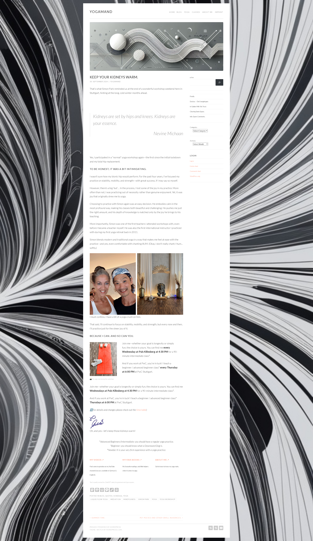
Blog (179, 12)
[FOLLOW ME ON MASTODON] (215, 528)
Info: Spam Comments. (197, 117)
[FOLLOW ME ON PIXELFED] (210, 528)
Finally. (192, 96)
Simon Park (143, 499)
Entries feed (194, 166)
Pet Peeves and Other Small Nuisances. (161, 518)
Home (172, 12)
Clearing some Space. (197, 112)
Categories (193, 127)
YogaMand (101, 12)
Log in (192, 161)
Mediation (116, 499)
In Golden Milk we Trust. (198, 107)
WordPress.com (114, 530)
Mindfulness (129, 499)
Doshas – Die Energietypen (199, 102)
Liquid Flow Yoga (99, 499)
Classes (196, 12)
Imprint (219, 12)
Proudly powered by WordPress (105, 527)
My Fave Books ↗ (132, 460)
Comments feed (195, 171)
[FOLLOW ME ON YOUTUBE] (220, 528)
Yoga (187, 12)
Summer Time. (97, 518)
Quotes (108, 496)
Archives (193, 141)
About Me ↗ (162, 460)
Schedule (117, 496)
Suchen (191, 77)
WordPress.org (195, 176)
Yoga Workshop (167, 499)
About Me (207, 12)
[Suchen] (219, 82)
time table (141, 409)
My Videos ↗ (97, 460)
